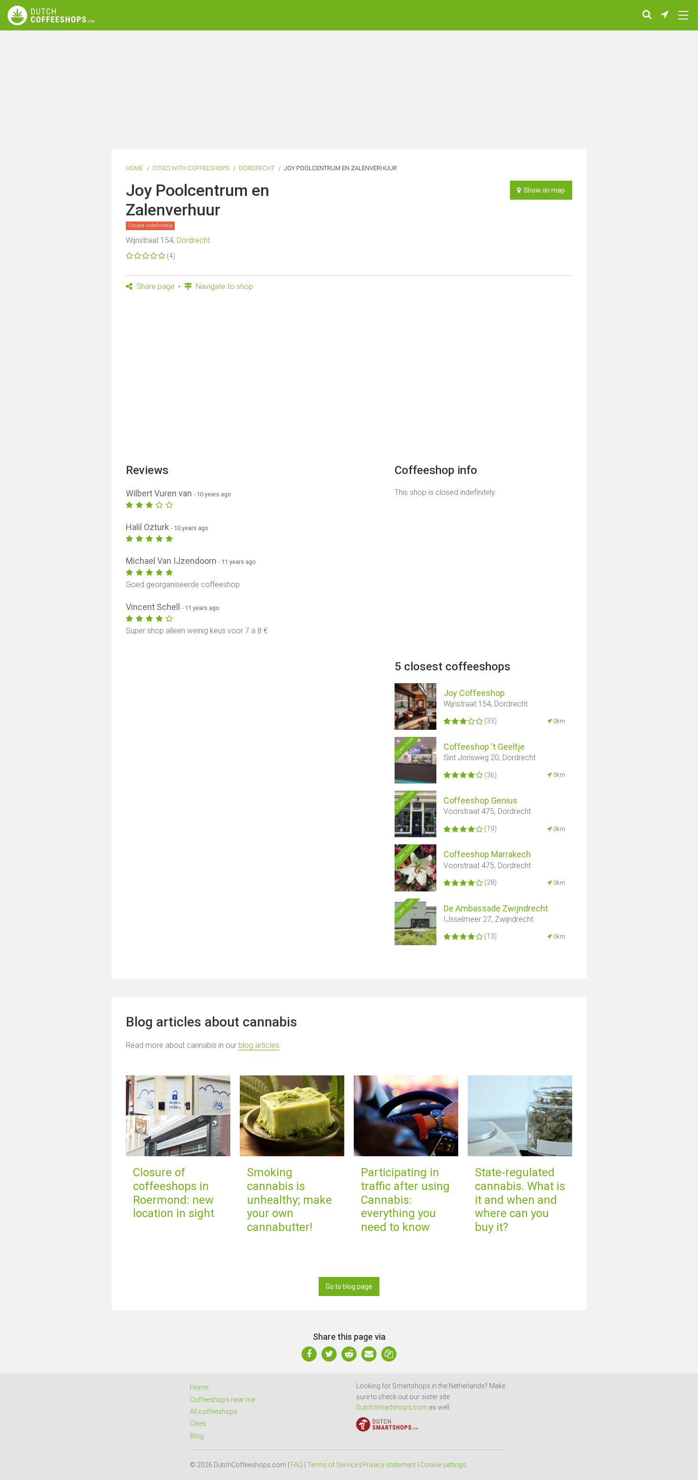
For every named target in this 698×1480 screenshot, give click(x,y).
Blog (197, 1436)
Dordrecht (256, 168)
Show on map (543, 190)
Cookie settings (443, 1465)
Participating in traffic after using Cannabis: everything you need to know (405, 1200)
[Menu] (683, 15)
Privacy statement (389, 1465)
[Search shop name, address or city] (647, 15)
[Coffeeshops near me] (664, 15)
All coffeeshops (213, 1411)
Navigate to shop (223, 286)
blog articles (258, 1045)
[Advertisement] (349, 380)
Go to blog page (349, 1286)
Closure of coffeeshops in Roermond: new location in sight (173, 1193)
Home (134, 168)
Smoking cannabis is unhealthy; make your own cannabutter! (289, 1200)
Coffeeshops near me (222, 1399)
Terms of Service (332, 1465)
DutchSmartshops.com (391, 1407)
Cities (198, 1423)
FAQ (297, 1465)
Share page (154, 286)
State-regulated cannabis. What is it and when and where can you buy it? (520, 1200)
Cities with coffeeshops (190, 168)
